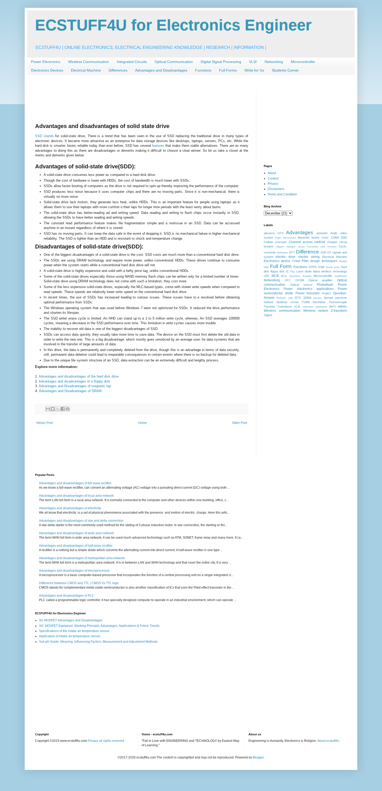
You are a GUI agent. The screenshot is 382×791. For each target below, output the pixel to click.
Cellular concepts (275, 242)
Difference (307, 251)
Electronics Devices (47, 70)
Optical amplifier (320, 280)
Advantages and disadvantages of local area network (76, 495)
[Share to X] (57, 408)
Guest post (332, 267)
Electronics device (277, 261)
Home (142, 423)
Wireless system (315, 310)
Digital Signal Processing (221, 62)
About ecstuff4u (328, 741)
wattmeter (321, 306)
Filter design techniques (319, 261)
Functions (203, 70)
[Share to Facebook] (62, 408)
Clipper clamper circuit (290, 246)
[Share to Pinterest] (67, 408)
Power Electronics (45, 62)
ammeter (322, 233)
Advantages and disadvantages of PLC (66, 595)
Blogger (258, 757)
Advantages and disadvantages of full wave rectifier (75, 483)
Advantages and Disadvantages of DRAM (70, 391)
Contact (273, 178)
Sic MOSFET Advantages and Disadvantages (71, 620)
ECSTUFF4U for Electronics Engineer (173, 25)
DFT (292, 252)
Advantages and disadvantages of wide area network (76, 533)
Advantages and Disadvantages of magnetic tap (75, 386)
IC (287, 271)
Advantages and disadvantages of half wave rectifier (76, 545)
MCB (275, 276)
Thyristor (269, 306)
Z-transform (339, 310)
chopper (332, 242)
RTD (298, 297)
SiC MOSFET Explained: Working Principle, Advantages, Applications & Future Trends (99, 626)
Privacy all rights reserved (106, 741)
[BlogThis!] (52, 408)
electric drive (285, 257)
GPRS (312, 267)
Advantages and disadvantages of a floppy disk (74, 381)
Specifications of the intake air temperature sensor (74, 631)
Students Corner (285, 70)
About (272, 173)
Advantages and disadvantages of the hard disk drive (79, 376)
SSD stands (44, 136)
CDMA (325, 237)
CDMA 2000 (339, 237)
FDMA (296, 261)
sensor (317, 297)
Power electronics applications (309, 289)
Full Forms (228, 70)
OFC (288, 280)
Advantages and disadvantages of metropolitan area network (82, 558)
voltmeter (307, 306)
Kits (292, 271)
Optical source (301, 284)
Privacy (273, 184)
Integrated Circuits (132, 62)
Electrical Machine (86, 70)
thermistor (319, 302)
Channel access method (307, 242)
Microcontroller (303, 62)
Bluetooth (303, 237)
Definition (282, 252)
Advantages (299, 232)
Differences (118, 70)
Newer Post (44, 423)
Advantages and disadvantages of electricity (70, 508)
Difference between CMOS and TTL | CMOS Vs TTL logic (79, 583)
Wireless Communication (88, 62)
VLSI (253, 62)
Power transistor (307, 293)
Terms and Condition (282, 194)
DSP (323, 252)
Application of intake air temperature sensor (69, 636)
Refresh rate (284, 297)
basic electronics (285, 237)
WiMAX (342, 306)
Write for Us (254, 70)
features (158, 146)
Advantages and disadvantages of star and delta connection (81, 520)
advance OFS (274, 233)
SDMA (307, 297)
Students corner (287, 302)
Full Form (281, 266)
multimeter (341, 276)
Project (326, 293)
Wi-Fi (332, 306)
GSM (321, 267)
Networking (274, 62)
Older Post (239, 423)
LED (266, 275)
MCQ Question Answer (296, 276)
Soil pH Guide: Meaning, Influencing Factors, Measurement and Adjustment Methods (98, 641)
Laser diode (304, 271)
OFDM (299, 280)
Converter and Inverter (322, 246)
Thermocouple (338, 302)
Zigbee (268, 315)
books (315, 237)
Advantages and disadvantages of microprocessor (74, 570)
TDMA (306, 302)
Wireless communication (282, 310)
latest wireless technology (330, 271)
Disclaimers (276, 189)
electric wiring (309, 257)
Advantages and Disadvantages (161, 70)
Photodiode (325, 284)
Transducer (284, 306)
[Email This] (47, 408)
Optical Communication (174, 62)
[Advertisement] (129, 102)
